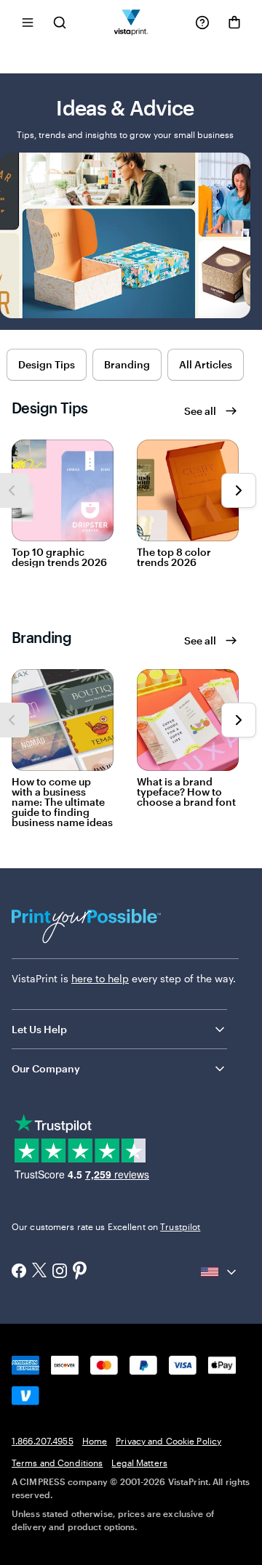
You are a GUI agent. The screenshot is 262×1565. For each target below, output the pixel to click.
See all (200, 411)
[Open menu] (28, 22)
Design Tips (46, 364)
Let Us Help (39, 1029)
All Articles (205, 364)
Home (94, 1441)
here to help (100, 978)
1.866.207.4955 (43, 1441)
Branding (127, 364)
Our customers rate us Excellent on (106, 1226)
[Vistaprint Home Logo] (131, 22)
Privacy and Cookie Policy (168, 1441)
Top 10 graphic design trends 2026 (59, 557)
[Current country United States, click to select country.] (220, 1272)
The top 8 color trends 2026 (174, 557)
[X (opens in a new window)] (39, 1272)
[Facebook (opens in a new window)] (19, 1272)
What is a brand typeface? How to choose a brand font (186, 792)
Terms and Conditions (57, 1462)
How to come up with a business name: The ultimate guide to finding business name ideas (62, 802)
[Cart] (234, 23)
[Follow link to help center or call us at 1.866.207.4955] (202, 23)
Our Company (46, 1068)
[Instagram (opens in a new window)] (59, 1272)
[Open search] (60, 22)
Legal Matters (139, 1462)
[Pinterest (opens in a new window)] (80, 1271)
